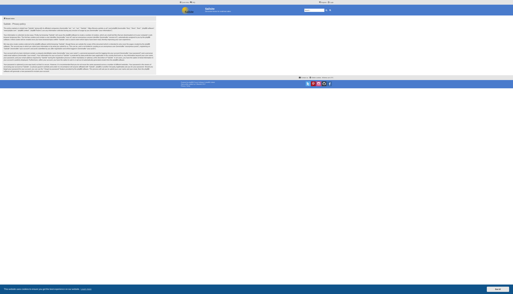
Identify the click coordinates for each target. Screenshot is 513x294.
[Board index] (192, 10)
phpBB (191, 82)
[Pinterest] (313, 83)
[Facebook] (329, 83)
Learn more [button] (86, 289)
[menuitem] (192, 2)
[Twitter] (308, 83)
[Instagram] (318, 83)
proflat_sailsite (188, 84)
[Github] (324, 83)
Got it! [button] (498, 289)
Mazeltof (199, 84)
